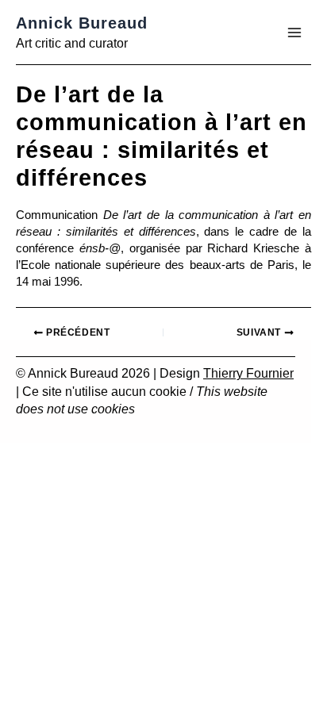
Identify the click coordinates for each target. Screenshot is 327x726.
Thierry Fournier (248, 373)
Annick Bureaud (82, 23)
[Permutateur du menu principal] (294, 32)
